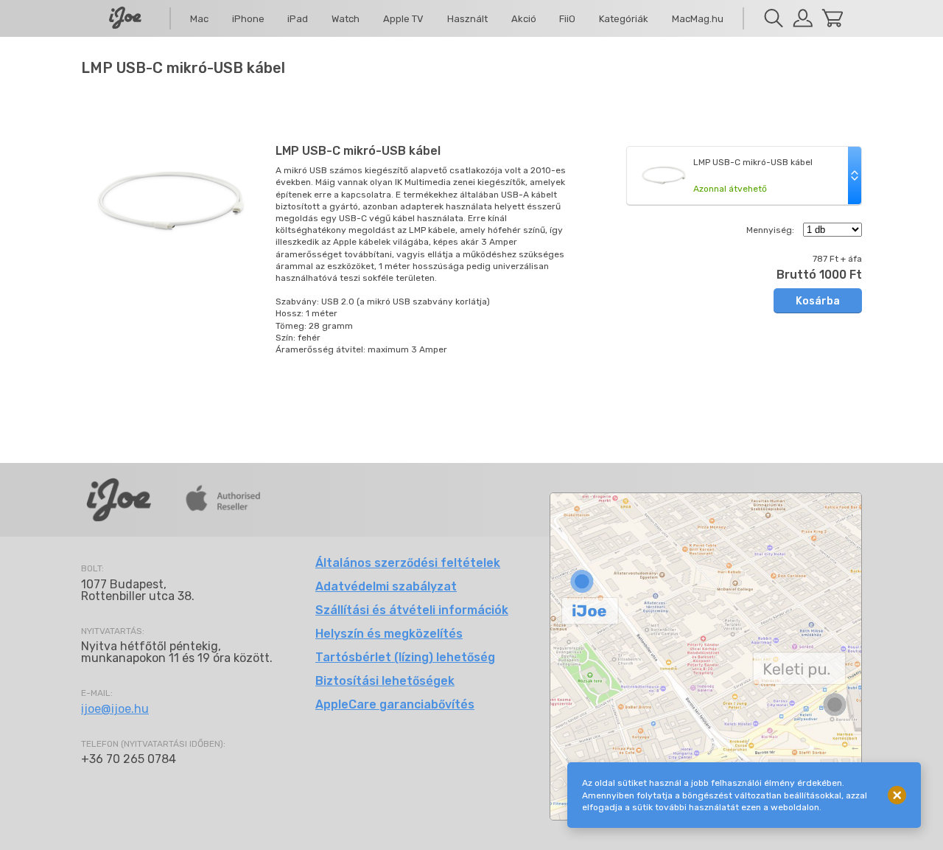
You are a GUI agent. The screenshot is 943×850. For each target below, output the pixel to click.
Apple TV (403, 18)
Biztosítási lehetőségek (385, 681)
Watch (346, 18)
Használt (467, 18)
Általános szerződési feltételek (407, 563)
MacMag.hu (697, 18)
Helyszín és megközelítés (389, 634)
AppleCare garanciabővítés (394, 704)
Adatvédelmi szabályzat (386, 586)
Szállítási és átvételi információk (411, 610)
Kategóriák (623, 18)
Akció (523, 18)
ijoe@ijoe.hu (115, 709)
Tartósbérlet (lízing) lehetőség (405, 657)
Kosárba (818, 301)
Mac (199, 18)
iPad (297, 18)
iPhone (248, 18)
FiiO (567, 18)
